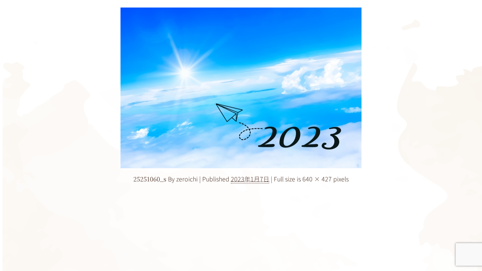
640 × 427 (317, 178)
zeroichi (187, 178)
